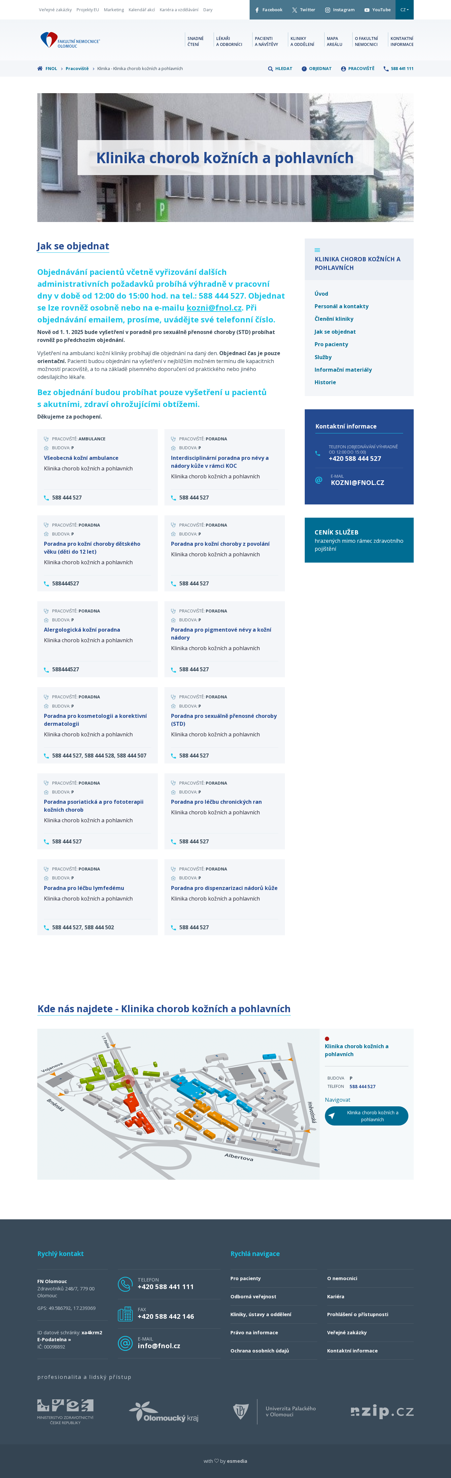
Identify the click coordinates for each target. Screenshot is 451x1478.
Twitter (307, 10)
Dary (207, 10)
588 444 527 (362, 1087)
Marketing (114, 10)
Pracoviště (78, 68)
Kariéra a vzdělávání (179, 10)
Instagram (343, 10)
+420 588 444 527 (355, 458)
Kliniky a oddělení (302, 41)
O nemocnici (342, 1278)
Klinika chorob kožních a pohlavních (373, 1116)
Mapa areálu (334, 41)
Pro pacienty (331, 344)
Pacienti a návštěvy (266, 41)
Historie (325, 382)
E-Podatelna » (54, 1339)
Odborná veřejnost (253, 1296)
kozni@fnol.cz (357, 483)
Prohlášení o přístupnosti (357, 1314)
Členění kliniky (334, 318)
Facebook (271, 10)
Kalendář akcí (142, 10)
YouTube (381, 10)
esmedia (237, 1461)
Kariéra (335, 1296)
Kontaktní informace (402, 41)
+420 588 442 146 (166, 1316)
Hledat (283, 68)
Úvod (321, 293)
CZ (403, 10)
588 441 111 (402, 68)
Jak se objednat (335, 331)
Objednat (320, 68)
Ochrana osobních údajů (259, 1351)
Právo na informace (254, 1332)
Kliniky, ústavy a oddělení (260, 1314)
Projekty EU (88, 10)
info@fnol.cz (159, 1345)
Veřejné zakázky (55, 10)
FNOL (51, 68)
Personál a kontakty (341, 306)
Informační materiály (343, 369)
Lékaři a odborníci (229, 41)
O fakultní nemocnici (366, 41)
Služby (323, 357)
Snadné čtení (196, 41)
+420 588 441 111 (166, 1286)
